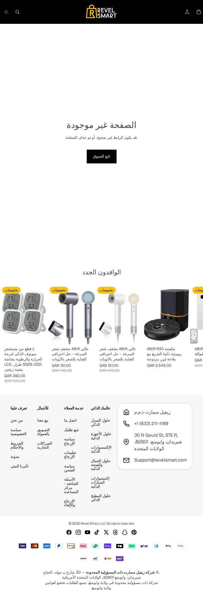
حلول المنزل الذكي (100, 422)
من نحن (17, 420)
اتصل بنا (70, 420)
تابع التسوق (101, 156)
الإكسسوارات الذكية (101, 449)
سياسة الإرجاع (69, 441)
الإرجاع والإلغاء (69, 503)
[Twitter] (106, 532)
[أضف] (39, 336)
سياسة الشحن (69, 467)
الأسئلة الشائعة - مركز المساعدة (71, 485)
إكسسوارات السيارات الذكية (100, 482)
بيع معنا (42, 420)
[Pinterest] (134, 532)
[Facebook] (69, 532)
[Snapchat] (125, 532)
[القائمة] (6, 12)
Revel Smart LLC (93, 523)
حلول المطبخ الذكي (101, 497)
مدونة (15, 456)
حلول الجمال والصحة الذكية (100, 464)
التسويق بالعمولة (43, 431)
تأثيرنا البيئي (20, 465)
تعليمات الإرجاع (70, 454)
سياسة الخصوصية (18, 431)
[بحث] (17, 12)
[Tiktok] (97, 532)
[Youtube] (87, 532)
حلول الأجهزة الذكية (101, 435)
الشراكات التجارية (44, 445)
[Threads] (115, 532)
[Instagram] (78, 532)
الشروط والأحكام (17, 445)
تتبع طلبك (71, 429)
